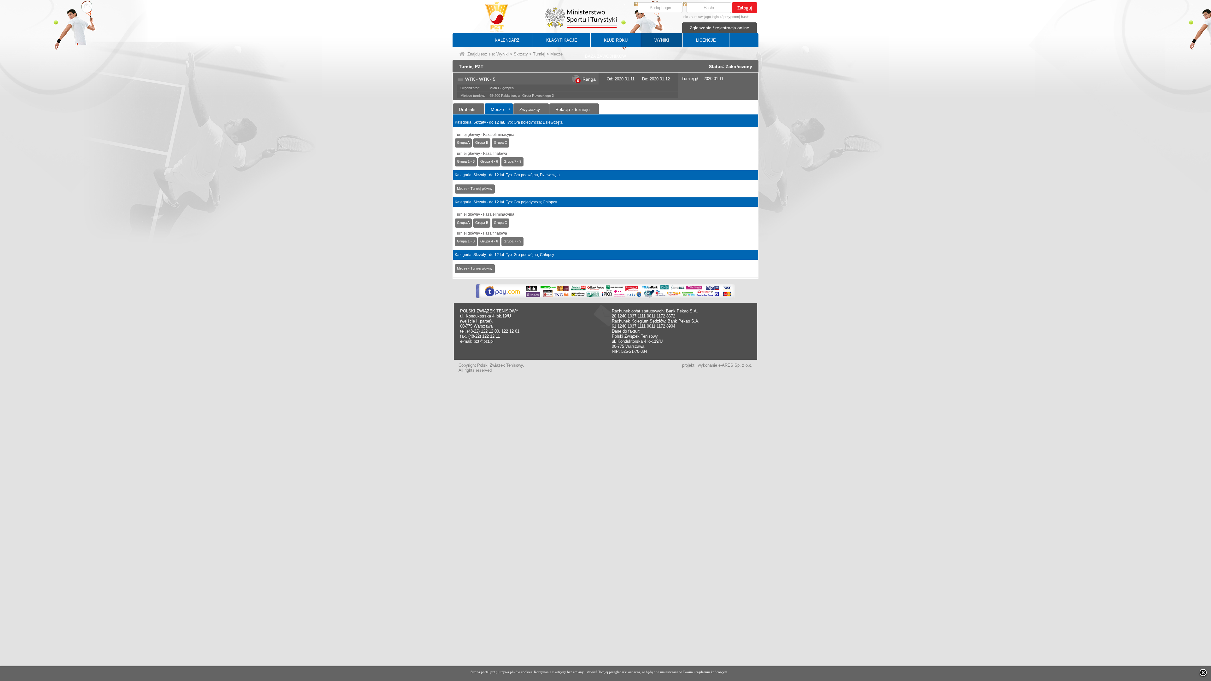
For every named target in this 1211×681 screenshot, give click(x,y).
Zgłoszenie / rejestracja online (719, 27)
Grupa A (463, 142)
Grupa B (481, 142)
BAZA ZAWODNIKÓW (605, 56)
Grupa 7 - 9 (512, 161)
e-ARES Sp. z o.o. (735, 365)
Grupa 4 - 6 (489, 161)
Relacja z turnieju (572, 109)
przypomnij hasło (736, 17)
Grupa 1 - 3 (466, 161)
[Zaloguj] (744, 7)
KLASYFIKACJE (561, 40)
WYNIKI (661, 40)
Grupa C (500, 142)
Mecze (497, 109)
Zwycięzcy (529, 109)
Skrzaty (521, 54)
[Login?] (636, 4)
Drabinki (467, 109)
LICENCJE (706, 40)
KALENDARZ (507, 40)
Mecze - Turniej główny (475, 188)
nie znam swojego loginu (702, 17)
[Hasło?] (685, 4)
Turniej (539, 54)
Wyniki (502, 54)
